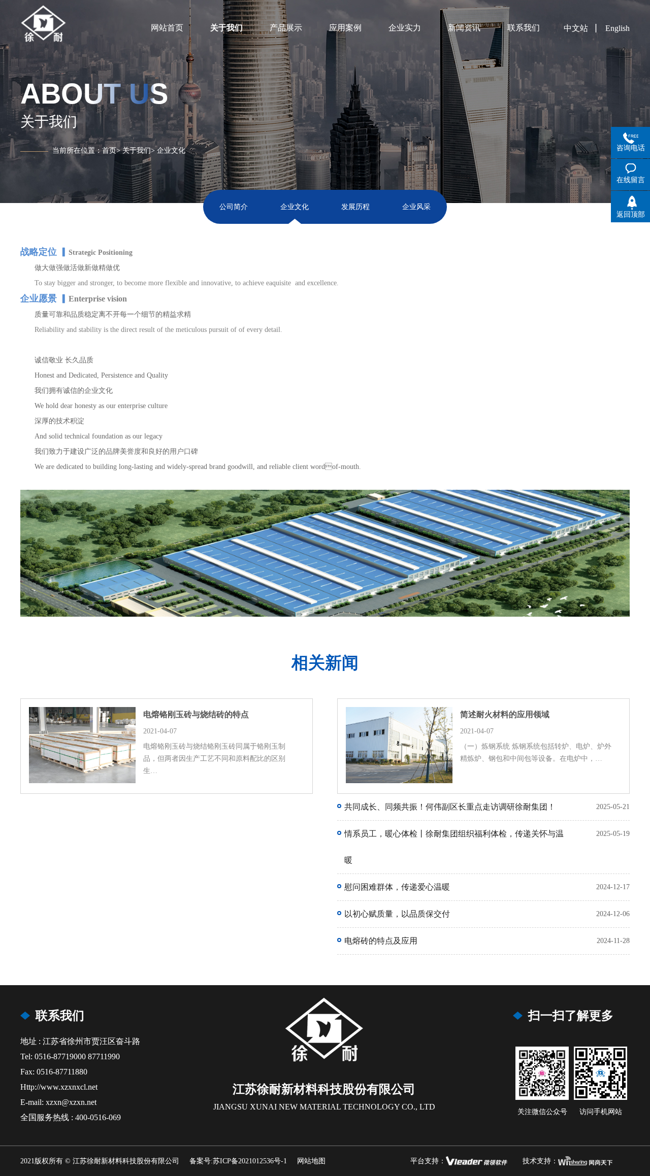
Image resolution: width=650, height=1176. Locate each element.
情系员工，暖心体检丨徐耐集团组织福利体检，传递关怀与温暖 (454, 846)
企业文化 (171, 150)
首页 (109, 150)
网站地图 (311, 1161)
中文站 (576, 28)
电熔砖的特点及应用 (380, 940)
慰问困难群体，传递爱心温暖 (397, 887)
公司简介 (233, 207)
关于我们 (136, 150)
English (617, 28)
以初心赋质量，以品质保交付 (397, 914)
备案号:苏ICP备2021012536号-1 (238, 1161)
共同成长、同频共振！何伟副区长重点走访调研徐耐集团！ (450, 806)
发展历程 (355, 207)
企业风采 (416, 207)
